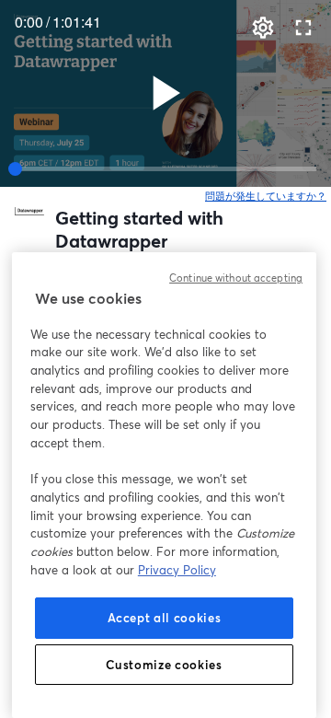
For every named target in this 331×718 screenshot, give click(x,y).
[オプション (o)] (263, 28)
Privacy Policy (177, 570)
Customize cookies (164, 664)
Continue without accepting (235, 278)
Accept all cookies (165, 617)
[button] (165, 93)
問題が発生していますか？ (266, 196)
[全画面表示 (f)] (303, 28)
